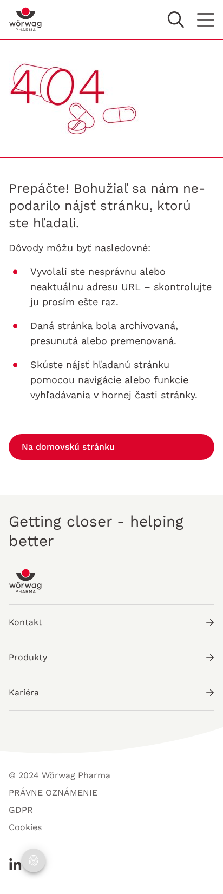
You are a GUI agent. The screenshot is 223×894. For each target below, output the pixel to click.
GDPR (21, 810)
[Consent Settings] (33, 860)
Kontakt (25, 622)
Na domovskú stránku (68, 447)
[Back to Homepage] (26, 19)
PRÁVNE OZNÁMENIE (53, 792)
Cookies (25, 827)
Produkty (28, 657)
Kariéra (24, 692)
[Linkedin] (15, 864)
